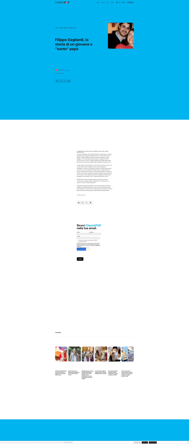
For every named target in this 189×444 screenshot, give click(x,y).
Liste (108, 2)
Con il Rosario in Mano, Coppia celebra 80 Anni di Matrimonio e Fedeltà (100, 372)
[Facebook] (116, 2)
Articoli (102, 2)
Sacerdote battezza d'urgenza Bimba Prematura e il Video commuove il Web (113, 373)
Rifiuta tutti (145, 442)
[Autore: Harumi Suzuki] (123, 360)
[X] (119, 2)
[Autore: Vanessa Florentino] (70, 360)
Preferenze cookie (137, 442)
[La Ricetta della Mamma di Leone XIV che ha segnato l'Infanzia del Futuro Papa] (61, 354)
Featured (60, 27)
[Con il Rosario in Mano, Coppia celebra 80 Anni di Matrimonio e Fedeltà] (101, 354)
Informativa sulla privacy (68, 442)
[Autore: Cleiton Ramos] (83, 360)
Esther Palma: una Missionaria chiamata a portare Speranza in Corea (73, 373)
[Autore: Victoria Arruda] (56, 360)
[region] (94, 442)
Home (98, 2)
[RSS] (123, 2)
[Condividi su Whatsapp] (61, 81)
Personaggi (71, 27)
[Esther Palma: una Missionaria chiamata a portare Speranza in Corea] (74, 354)
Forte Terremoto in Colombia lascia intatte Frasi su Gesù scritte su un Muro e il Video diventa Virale (127, 373)
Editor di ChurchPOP (61, 69)
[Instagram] (121, 2)
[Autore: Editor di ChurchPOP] (56, 70)
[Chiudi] (187, 442)
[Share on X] (65, 81)
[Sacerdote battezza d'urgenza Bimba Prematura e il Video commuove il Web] (114, 354)
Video (112, 2)
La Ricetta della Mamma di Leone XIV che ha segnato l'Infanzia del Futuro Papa (60, 373)
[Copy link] (69, 81)
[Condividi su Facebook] (57, 81)
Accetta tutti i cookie (152, 442)
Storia (75, 27)
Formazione (65, 27)
